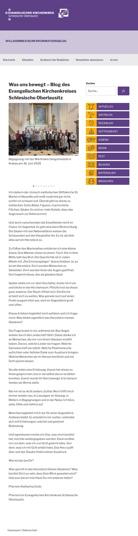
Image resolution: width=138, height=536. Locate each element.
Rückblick (105, 123)
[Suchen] (123, 91)
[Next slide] (73, 136)
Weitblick (105, 114)
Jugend (103, 139)
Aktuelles (27, 59)
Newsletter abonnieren (89, 59)
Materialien (107, 172)
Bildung (104, 164)
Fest (101, 156)
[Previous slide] (13, 136)
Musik (102, 147)
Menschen (105, 181)
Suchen (90, 83)
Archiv (114, 59)
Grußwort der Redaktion (54, 59)
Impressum (14, 530)
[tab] (33, 186)
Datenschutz (29, 530)
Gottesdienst (108, 131)
